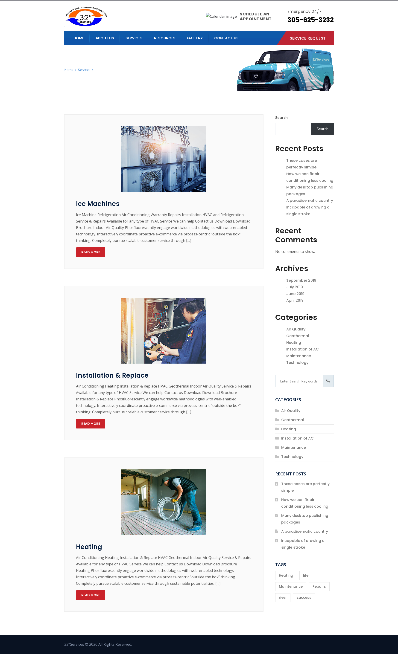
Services (134, 38)
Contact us (226, 38)
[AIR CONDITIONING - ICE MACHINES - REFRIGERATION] (104, 16)
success (304, 597)
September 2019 (301, 280)
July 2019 (294, 287)
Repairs (319, 586)
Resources (165, 38)
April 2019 (295, 300)
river (283, 597)
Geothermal (297, 336)
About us (105, 38)
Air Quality (295, 329)
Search (281, 117)
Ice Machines (98, 203)
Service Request (308, 38)
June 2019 (295, 293)
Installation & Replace (112, 375)
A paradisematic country (309, 200)
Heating (89, 546)
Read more (90, 252)
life (305, 575)
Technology (297, 362)
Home (78, 38)
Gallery (195, 38)
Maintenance (298, 356)
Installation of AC (302, 349)
